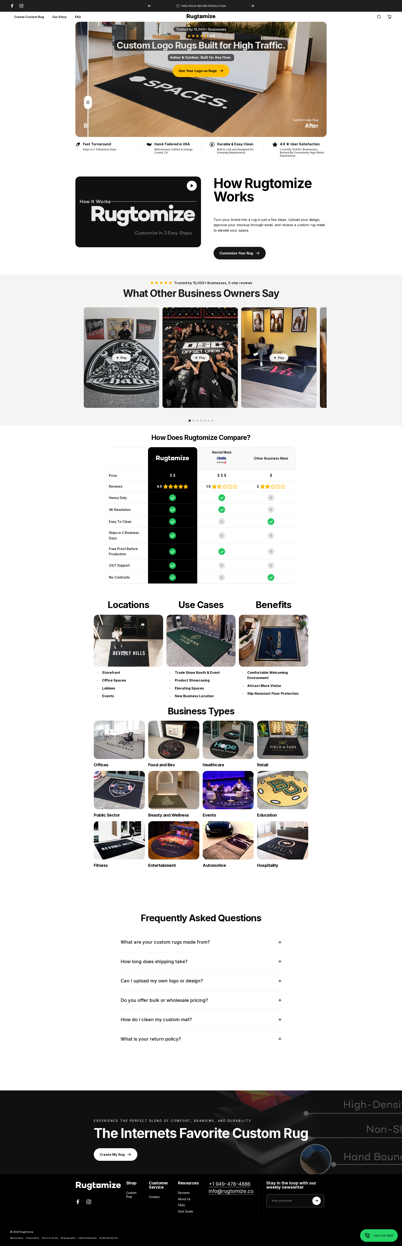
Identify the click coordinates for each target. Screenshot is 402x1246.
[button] (192, 186)
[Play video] (138, 212)
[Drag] (88, 79)
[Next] (252, 6)
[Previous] (149, 6)
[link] (128, 641)
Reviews (184, 1192)
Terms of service (50, 1238)
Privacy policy (32, 1238)
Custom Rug (131, 1194)
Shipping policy (68, 1238)
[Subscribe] (316, 1201)
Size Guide (185, 1211)
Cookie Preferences (87, 1238)
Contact (154, 1197)
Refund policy (16, 1238)
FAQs (181, 1205)
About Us (184, 1199)
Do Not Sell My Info (108, 1238)
